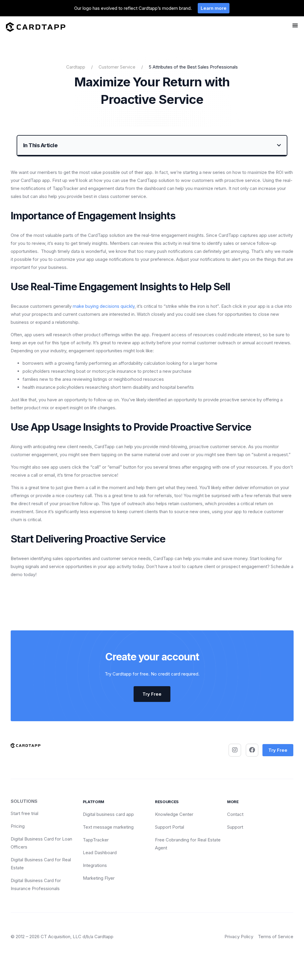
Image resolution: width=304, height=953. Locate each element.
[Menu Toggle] (295, 25)
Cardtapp (75, 67)
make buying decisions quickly (103, 306)
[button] (279, 145)
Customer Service (117, 67)
